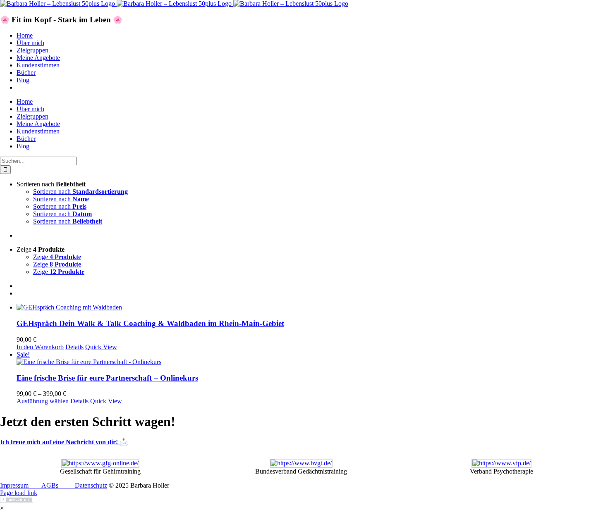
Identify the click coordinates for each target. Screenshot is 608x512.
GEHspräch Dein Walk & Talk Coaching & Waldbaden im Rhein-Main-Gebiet (150, 323)
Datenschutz (91, 485)
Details (74, 346)
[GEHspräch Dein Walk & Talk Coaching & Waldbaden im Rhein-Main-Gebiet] (312, 307)
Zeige (57, 256)
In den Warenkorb (40, 346)
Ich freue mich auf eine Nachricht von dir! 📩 (64, 441)
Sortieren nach (80, 191)
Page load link (18, 492)
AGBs (49, 485)
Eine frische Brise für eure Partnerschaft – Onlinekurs (107, 378)
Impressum (14, 485)
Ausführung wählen (43, 401)
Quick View (101, 346)
